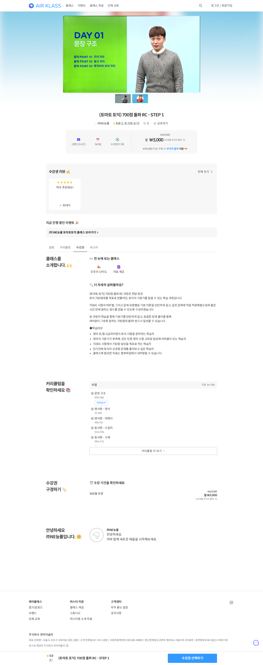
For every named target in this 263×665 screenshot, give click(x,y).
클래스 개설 (96, 6)
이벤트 (82, 6)
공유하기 (162, 123)
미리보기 (101, 402)
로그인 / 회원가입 (221, 6)
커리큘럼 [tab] (65, 247)
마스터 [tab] (94, 247)
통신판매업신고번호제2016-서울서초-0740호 (169, 640)
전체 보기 (203, 172)
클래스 (70, 6)
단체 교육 (113, 6)
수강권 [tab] (80, 247)
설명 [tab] (51, 247)
